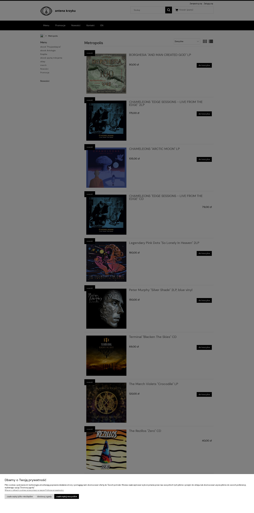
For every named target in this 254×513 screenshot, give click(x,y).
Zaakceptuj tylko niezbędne (20, 496)
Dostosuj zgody (44, 496)
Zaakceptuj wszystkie (66, 496)
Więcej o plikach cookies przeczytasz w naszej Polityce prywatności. (34, 490)
